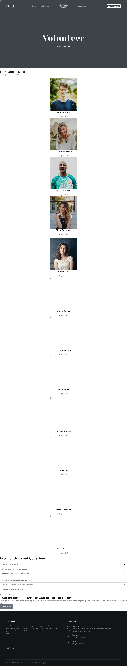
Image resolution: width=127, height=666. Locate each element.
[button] (63, 564)
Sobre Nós (45, 6)
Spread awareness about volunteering (16, 580)
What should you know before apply (15, 569)
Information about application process (16, 573)
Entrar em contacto (113, 6)
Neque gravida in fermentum (12, 589)
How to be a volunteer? (10, 565)
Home (34, 6)
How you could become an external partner (17, 585)
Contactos (82, 6)
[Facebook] (8, 6)
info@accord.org (78, 644)
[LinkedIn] (13, 6)
